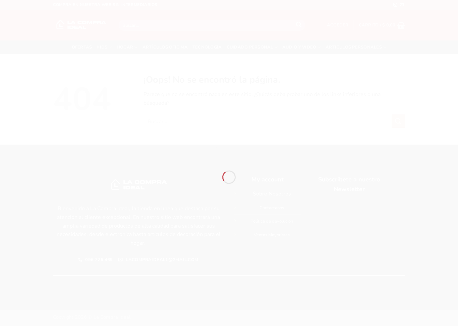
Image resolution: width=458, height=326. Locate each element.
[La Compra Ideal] (229, 151)
